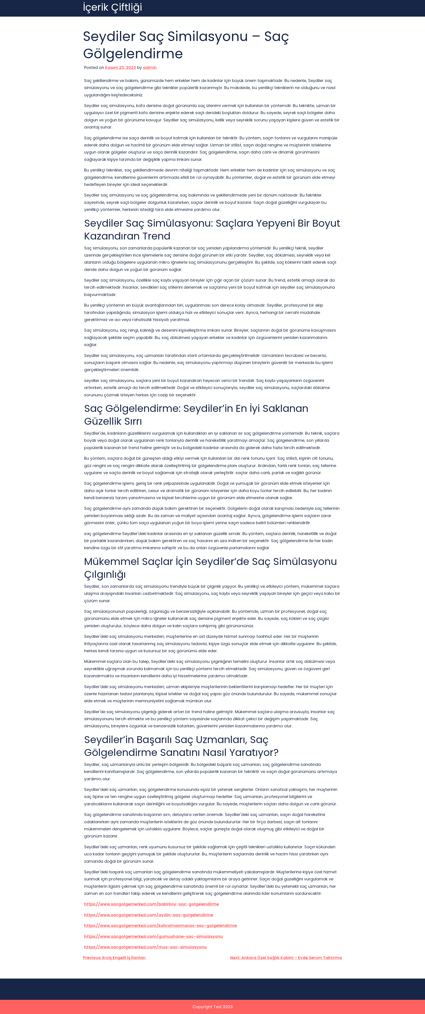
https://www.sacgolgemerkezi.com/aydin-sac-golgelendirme (148, 915)
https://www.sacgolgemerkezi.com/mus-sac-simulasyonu (145, 947)
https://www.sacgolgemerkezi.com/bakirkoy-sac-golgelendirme (151, 904)
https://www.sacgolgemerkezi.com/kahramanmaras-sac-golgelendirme (160, 925)
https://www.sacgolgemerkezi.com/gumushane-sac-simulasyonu (153, 936)
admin (150, 67)
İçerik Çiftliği (112, 7)
